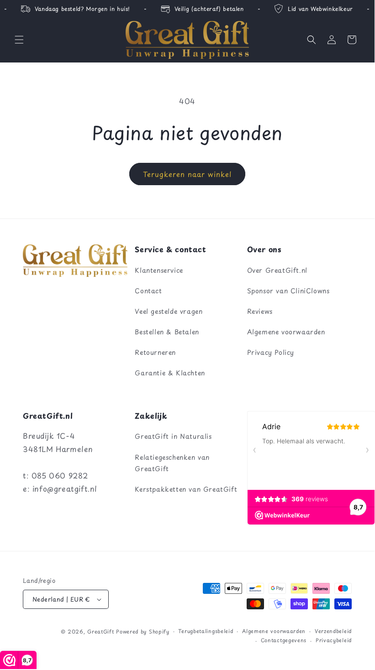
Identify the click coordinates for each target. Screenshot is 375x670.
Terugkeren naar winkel (187, 174)
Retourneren (155, 352)
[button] (19, 40)
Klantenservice (159, 270)
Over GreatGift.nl (277, 270)
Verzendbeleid (333, 631)
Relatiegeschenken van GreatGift (172, 462)
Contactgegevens (284, 640)
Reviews (260, 311)
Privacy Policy (270, 352)
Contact (148, 291)
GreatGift (100, 631)
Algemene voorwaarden (286, 332)
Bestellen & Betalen (167, 332)
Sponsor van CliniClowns (288, 291)
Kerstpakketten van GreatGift (186, 489)
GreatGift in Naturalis (173, 436)
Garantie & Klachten (170, 373)
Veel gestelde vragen (168, 311)
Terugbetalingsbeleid (205, 631)
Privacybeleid (334, 640)
